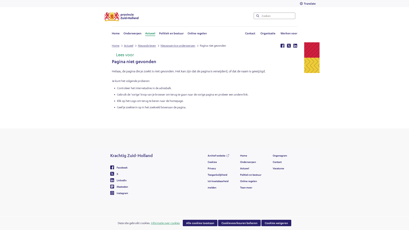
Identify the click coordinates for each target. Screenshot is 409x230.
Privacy (212, 168)
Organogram (280, 155)
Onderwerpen (132, 33)
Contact (250, 33)
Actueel (150, 33)
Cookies (212, 161)
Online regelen (197, 33)
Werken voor (289, 33)
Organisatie (267, 33)
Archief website (216, 156)
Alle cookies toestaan (200, 223)
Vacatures (278, 168)
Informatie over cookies (165, 223)
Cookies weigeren (276, 223)
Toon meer (246, 188)
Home (116, 33)
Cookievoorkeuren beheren (239, 223)
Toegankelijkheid (217, 174)
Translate (310, 3)
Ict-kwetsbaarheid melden (218, 184)
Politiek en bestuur (171, 33)
